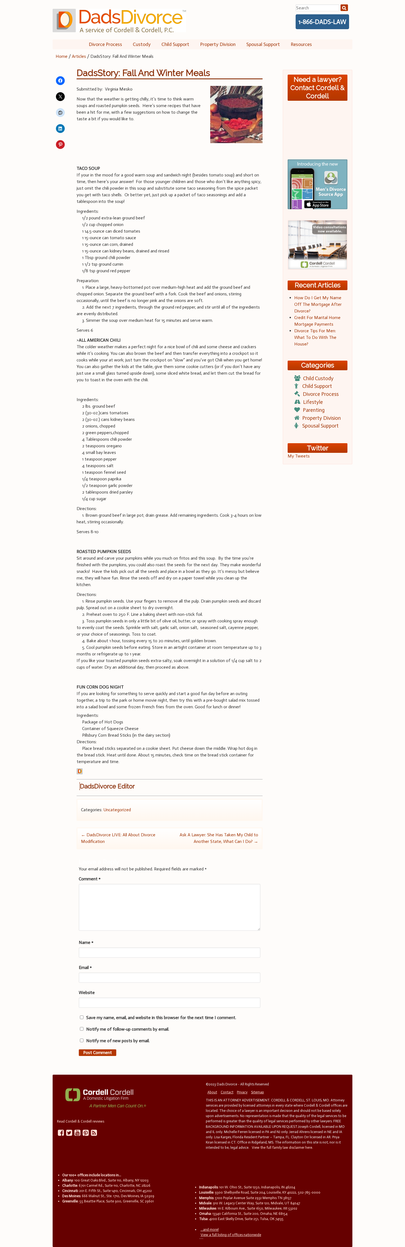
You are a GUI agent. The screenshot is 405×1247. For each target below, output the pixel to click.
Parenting (314, 410)
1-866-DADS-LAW (322, 22)
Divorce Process (105, 44)
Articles (79, 56)
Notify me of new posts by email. (118, 1040)
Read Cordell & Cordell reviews (80, 1121)
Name (86, 942)
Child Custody (318, 378)
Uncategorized (117, 809)
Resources (301, 44)
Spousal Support (263, 44)
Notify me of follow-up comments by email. (127, 1029)
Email (85, 967)
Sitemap (257, 1092)
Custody (142, 44)
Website (87, 992)
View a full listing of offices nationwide (231, 1235)
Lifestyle (313, 402)
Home (62, 56)
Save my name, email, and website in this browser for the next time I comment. (161, 1017)
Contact (227, 1092)
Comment (90, 878)
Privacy (242, 1092)
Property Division (218, 44)
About (212, 1092)
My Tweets (299, 456)
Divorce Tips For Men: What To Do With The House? (315, 337)
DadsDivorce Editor (107, 786)
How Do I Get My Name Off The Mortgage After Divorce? (318, 304)
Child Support (175, 44)
